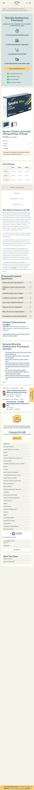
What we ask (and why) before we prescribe (17, 363)
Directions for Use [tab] (17, 198)
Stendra (14, 267)
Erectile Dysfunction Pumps (10, 495)
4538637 (17, 409)
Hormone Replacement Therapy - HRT (13, 458)
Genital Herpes (7, 506)
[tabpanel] (17, 104)
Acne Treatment (7, 461)
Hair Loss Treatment (8, 446)
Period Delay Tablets (8, 517)
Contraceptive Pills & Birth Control (12, 475)
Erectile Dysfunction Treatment (11, 449)
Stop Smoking (6, 523)
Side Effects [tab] (17, 204)
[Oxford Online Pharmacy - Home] (17, 3)
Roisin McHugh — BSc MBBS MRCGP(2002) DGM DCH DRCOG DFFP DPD (17, 403)
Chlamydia (6, 492)
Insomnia (5, 512)
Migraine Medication (8, 483)
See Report (17, 549)
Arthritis (5, 466)
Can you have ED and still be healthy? (15, 370)
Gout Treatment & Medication (11, 472)
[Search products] (26, 3)
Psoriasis (5, 455)
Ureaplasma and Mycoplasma (10, 526)
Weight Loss (6, 444)
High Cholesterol (7, 486)
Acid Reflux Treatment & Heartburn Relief (13, 463)
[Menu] (4, 3)
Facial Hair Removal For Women (11, 498)
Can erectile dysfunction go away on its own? (17, 364)
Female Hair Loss (7, 500)
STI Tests (5, 469)
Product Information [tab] (17, 187)
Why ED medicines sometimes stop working (17, 375)
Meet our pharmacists (9, 561)
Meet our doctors (7, 559)
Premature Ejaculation (9, 520)
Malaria (5, 515)
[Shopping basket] (30, 3)
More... (4, 382)
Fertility (5, 503)
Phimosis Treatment (8, 529)
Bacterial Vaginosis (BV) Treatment (12, 489)
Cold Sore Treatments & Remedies (12, 481)
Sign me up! (17, 438)
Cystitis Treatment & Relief (10, 478)
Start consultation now (17, 68)
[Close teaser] (29, 403)
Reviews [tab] (17, 193)
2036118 (18, 396)
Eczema (5, 452)
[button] (31, 395)
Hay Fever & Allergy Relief (10, 509)
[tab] (6, 124)
